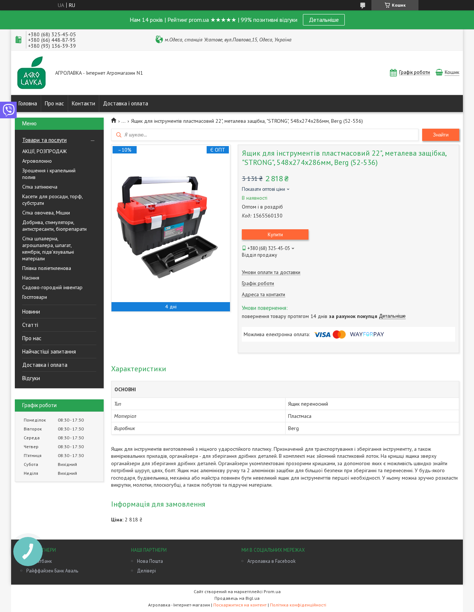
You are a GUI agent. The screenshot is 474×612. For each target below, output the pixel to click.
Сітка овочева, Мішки (46, 212)
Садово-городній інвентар (52, 287)
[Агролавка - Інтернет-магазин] (31, 73)
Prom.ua (272, 591)
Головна (28, 103)
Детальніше (324, 19)
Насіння (30, 277)
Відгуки (31, 378)
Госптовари (34, 297)
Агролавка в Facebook (271, 561)
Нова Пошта (150, 561)
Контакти (83, 103)
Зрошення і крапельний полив (49, 173)
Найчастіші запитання (49, 351)
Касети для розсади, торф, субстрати (52, 199)
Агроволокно (37, 161)
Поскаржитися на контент (240, 605)
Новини (31, 311)
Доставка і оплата (125, 103)
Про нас (54, 103)
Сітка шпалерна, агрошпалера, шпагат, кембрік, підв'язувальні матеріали (48, 248)
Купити (275, 234)
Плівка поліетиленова (46, 268)
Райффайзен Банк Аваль (52, 571)
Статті (30, 324)
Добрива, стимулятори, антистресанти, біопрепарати (54, 225)
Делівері (146, 571)
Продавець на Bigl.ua (237, 598)
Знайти (440, 135)
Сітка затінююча (39, 186)
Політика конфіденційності (298, 605)
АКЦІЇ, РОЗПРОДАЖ (44, 151)
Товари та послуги (44, 139)
